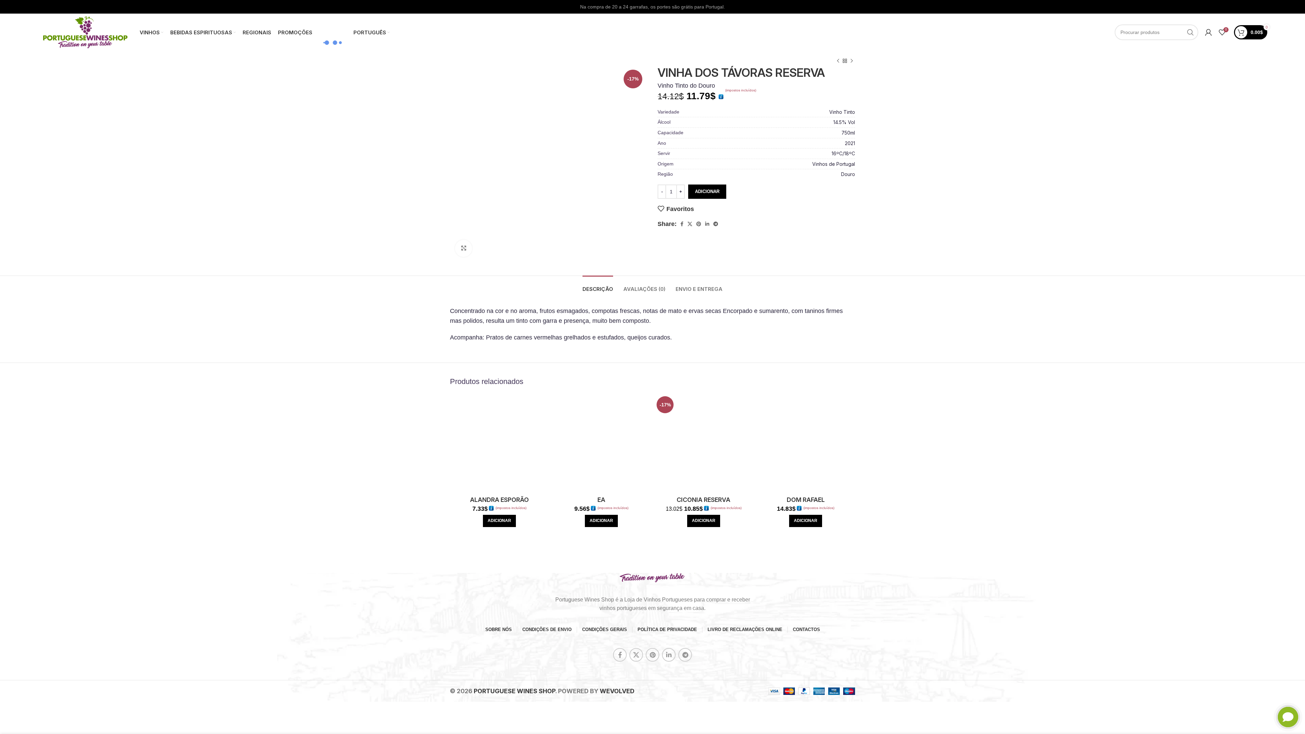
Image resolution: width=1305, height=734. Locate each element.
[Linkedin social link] (707, 224)
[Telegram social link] (715, 224)
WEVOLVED (617, 691)
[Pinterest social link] (698, 224)
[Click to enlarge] (463, 248)
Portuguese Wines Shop (514, 691)
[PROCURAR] (1190, 32)
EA (601, 499)
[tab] (597, 286)
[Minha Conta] (1208, 32)
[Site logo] (85, 32)
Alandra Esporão (499, 499)
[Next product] (851, 61)
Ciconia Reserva (703, 499)
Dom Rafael (806, 499)
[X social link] (689, 224)
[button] (499, 521)
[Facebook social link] (681, 224)
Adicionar (707, 191)
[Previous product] (838, 61)
